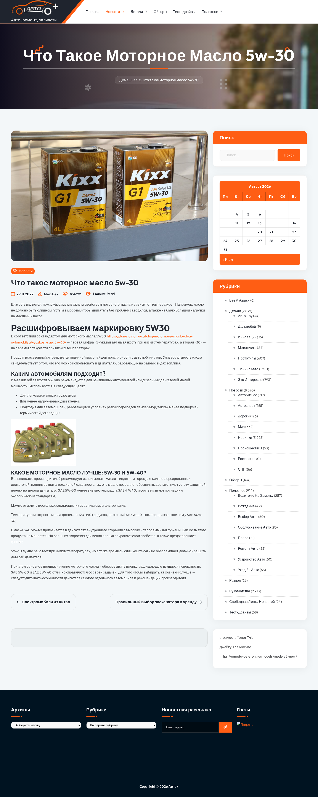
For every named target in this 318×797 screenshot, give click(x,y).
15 (283, 223)
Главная (93, 11)
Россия (244, 459)
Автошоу (245, 316)
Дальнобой (247, 326)
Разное (235, 580)
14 (271, 223)
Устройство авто (251, 559)
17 (225, 232)
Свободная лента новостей (252, 601)
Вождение (246, 506)
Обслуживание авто (254, 527)
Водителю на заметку (255, 495)
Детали (137, 11)
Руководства (239, 591)
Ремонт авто (248, 548)
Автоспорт (246, 405)
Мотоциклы (247, 347)
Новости (113, 11)
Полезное (210, 11)
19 (248, 232)
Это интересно (250, 379)
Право (243, 538)
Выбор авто (248, 516)
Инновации (247, 337)
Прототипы (247, 358)
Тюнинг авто (248, 369)
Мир (241, 427)
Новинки (245, 437)
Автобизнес (247, 395)
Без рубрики (239, 300)
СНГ (241, 469)
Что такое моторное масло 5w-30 (171, 80)
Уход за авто (248, 570)
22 (283, 232)
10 (225, 223)
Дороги (244, 416)
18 (237, 232)
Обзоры (160, 11)
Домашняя (128, 80)
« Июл (228, 259)
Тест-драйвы (184, 11)
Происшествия (250, 448)
